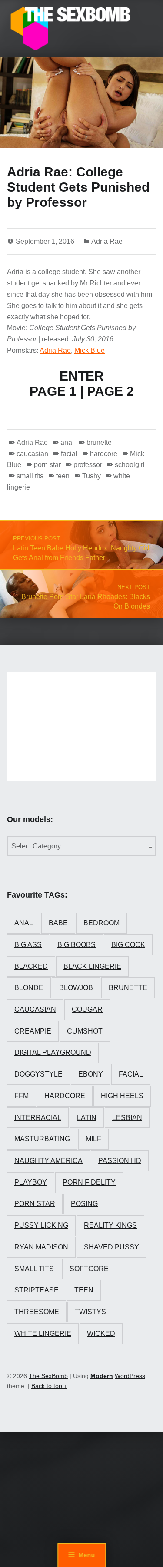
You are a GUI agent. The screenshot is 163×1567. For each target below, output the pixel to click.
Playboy (30, 1182)
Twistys (90, 1311)
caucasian (32, 453)
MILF (93, 1139)
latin (86, 1117)
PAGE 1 (53, 391)
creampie (32, 1031)
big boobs (76, 944)
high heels (122, 1096)
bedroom (101, 923)
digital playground (52, 1052)
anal (67, 442)
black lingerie (92, 966)
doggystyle (38, 1074)
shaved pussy (111, 1247)
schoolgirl (130, 464)
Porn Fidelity (89, 1182)
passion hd (119, 1160)
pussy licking (41, 1225)
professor (87, 464)
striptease (36, 1290)
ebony (90, 1074)
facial (69, 453)
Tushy (91, 476)
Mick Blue (89, 350)
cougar (87, 1009)
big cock (128, 944)
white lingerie (42, 1333)
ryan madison (41, 1247)
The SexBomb (48, 1375)
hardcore (103, 453)
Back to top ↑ (49, 1385)
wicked (101, 1333)
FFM (21, 1096)
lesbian (127, 1117)
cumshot (85, 1031)
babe (58, 923)
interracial (37, 1117)
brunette (99, 442)
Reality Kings (110, 1225)
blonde (28, 987)
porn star (47, 464)
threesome (36, 1311)
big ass (28, 944)
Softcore (89, 1268)
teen (63, 476)
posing (84, 1203)
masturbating (42, 1139)
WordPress (130, 1375)
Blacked (31, 966)
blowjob (76, 987)
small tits (30, 476)
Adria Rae (107, 241)
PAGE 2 (110, 391)
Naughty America (48, 1160)
